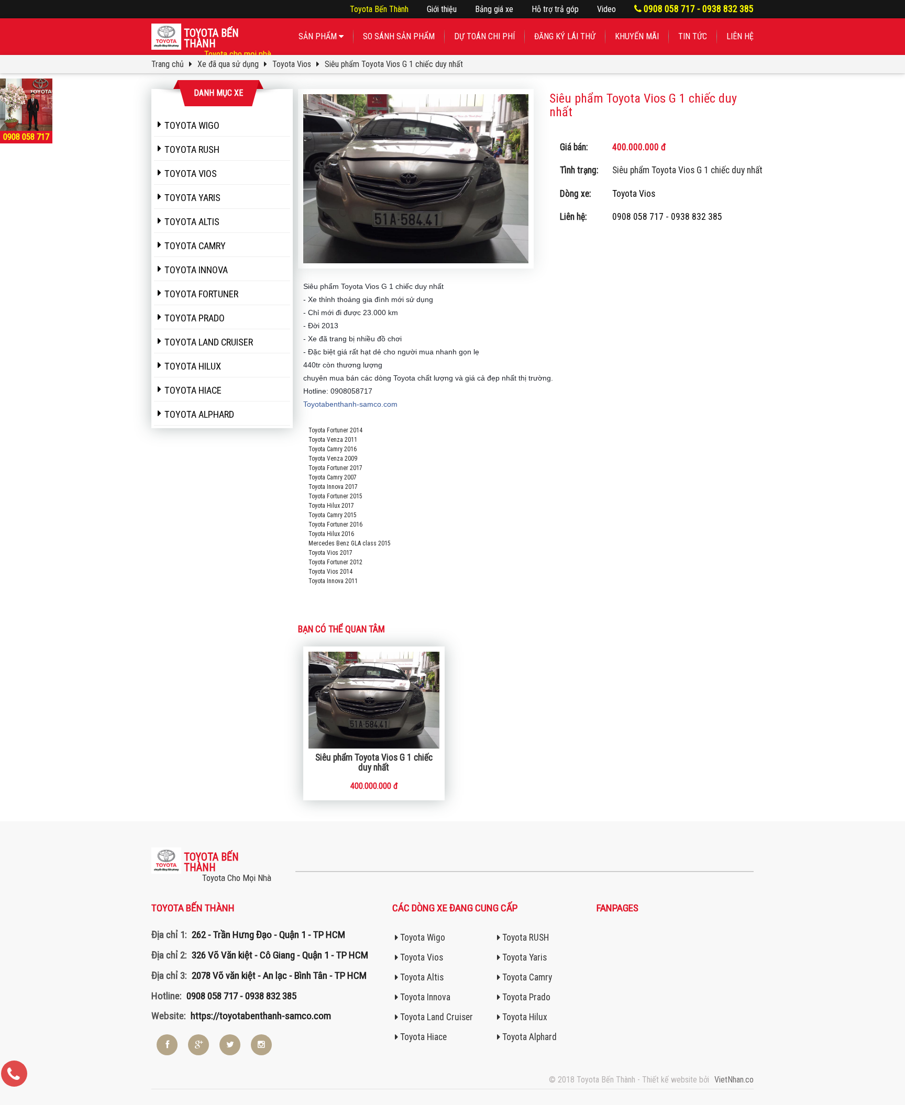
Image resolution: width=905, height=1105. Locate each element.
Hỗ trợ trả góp (555, 9)
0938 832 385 (696, 216)
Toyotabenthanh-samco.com (350, 404)
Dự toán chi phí (484, 36)
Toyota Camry (526, 977)
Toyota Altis (421, 977)
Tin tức (692, 36)
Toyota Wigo (421, 937)
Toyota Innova (424, 997)
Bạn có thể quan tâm (341, 629)
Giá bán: (574, 147)
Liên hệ (740, 36)
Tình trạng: (579, 170)
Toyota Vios (633, 193)
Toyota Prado (525, 997)
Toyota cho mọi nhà (237, 54)
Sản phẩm (319, 36)
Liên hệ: (573, 216)
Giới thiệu (442, 9)
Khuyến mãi (637, 36)
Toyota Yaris (523, 957)
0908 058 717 (638, 216)
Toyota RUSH (524, 937)
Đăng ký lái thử (564, 36)
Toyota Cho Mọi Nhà (236, 878)
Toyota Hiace (422, 1037)
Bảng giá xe (494, 9)
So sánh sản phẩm (399, 36)
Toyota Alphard (528, 1037)
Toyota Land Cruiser (435, 1017)
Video (606, 9)
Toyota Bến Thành (379, 9)
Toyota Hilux (523, 1017)
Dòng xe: (575, 193)
